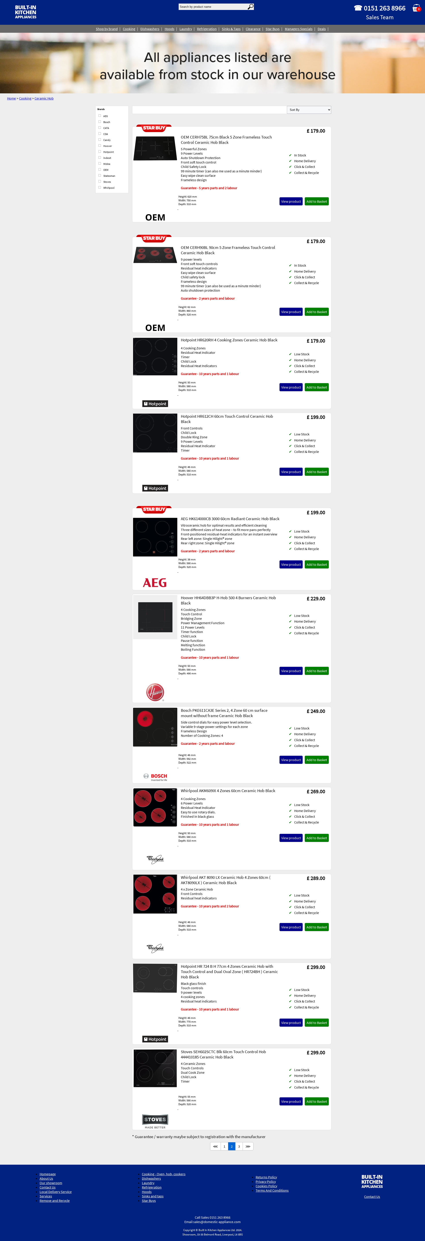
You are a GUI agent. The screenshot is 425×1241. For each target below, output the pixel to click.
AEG (105, 116)
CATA (106, 128)
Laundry (186, 29)
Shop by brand (107, 29)
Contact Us (48, 1187)
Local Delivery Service (56, 1191)
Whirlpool (108, 187)
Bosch (106, 122)
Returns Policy (266, 1177)
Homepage (48, 1174)
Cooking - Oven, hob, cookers (163, 1174)
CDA (105, 134)
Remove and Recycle (55, 1200)
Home (11, 98)
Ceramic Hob (44, 98)
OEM (105, 169)
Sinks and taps (153, 1196)
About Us (46, 1178)
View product (291, 201)
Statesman (109, 175)
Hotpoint (108, 152)
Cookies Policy (266, 1186)
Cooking (129, 29)
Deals (322, 29)
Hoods (169, 29)
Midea (106, 163)
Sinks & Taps (231, 29)
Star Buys (273, 29)
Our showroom (51, 1183)
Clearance (253, 29)
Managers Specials (299, 29)
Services (46, 1196)
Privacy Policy (266, 1181)
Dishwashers (149, 29)
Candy (107, 140)
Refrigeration (207, 29)
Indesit (107, 158)
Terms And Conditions (272, 1190)
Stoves (107, 181)
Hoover (107, 146)
